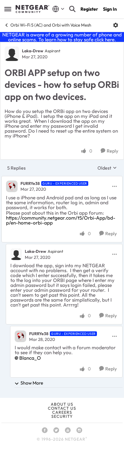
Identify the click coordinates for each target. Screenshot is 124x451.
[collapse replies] (62, 179)
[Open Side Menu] (7, 9)
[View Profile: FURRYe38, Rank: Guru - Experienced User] (12, 186)
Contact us (62, 408)
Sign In (110, 9)
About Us (62, 404)
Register (89, 9)
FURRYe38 (30, 183)
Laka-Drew (32, 51)
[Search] (72, 8)
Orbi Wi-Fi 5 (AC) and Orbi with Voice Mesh (50, 25)
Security (62, 416)
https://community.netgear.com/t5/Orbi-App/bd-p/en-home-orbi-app (60, 220)
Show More (31, 383)
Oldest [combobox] (107, 168)
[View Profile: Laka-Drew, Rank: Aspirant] (12, 54)
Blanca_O (30, 358)
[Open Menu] (116, 25)
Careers (62, 412)
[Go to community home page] (32, 9)
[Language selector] (58, 9)
